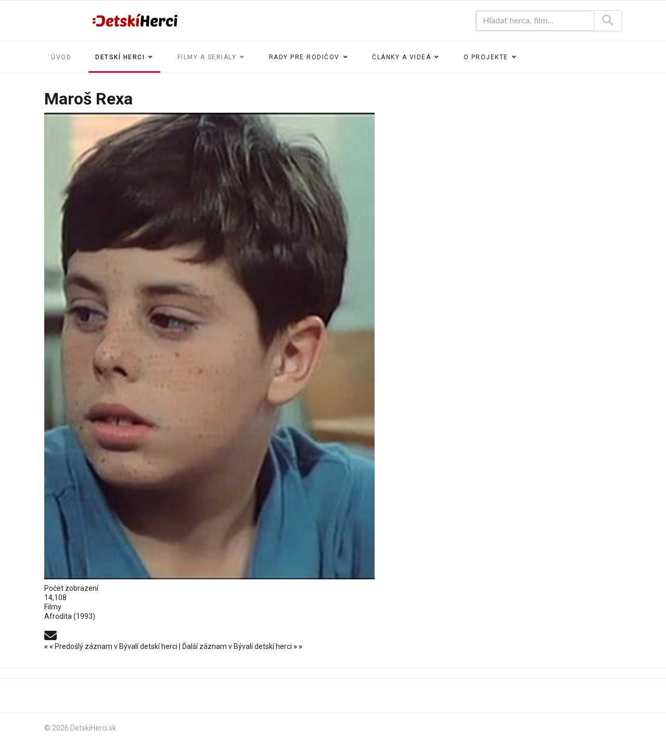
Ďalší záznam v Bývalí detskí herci (242, 646)
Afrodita (58, 616)
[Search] (607, 21)
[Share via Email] (50, 635)
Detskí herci (120, 57)
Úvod (61, 57)
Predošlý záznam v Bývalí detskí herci (111, 646)
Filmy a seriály (207, 57)
